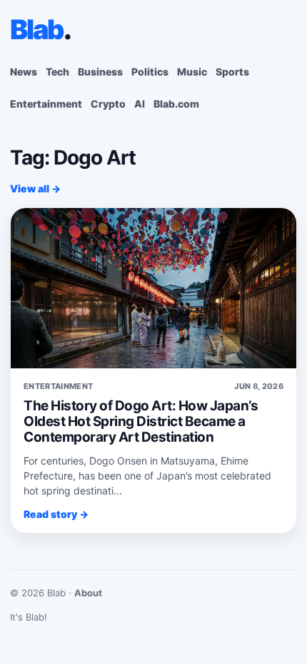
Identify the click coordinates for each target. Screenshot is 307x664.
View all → (35, 188)
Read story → (56, 514)
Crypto (108, 104)
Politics (149, 72)
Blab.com (176, 104)
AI (139, 104)
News (23, 72)
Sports (232, 72)
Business (100, 72)
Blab (40, 29)
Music (192, 72)
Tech (57, 72)
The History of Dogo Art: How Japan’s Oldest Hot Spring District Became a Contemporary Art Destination (141, 421)
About (88, 592)
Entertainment (46, 104)
